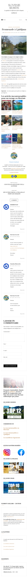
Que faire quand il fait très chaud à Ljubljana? (17, 112)
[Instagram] (12, 176)
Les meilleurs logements (11, 437)
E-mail (5, 350)
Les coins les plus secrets (8, 546)
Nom (4, 344)
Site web (5, 357)
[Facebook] (15, 176)
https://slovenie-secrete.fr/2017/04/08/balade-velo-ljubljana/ (17, 248)
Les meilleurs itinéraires (8, 543)
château (4, 60)
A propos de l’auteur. (14, 172)
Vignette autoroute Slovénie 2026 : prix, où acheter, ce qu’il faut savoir (17, 147)
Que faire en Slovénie (16, 168)
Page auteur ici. (10, 516)
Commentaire (6, 331)
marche (18, 69)
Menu (4, 19)
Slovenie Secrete (14, 6)
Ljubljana (10, 27)
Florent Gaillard (8, 32)
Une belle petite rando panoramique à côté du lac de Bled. (17, 128)
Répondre (22, 229)
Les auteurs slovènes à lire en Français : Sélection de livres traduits (6, 129)
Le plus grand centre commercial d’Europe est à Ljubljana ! (6, 146)
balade (5, 84)
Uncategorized (16, 27)
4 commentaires (22, 32)
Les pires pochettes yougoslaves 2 (5, 112)
